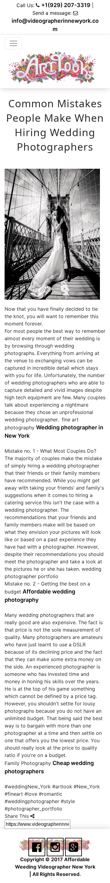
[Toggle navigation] (13, 43)
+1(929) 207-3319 (65, 5)
